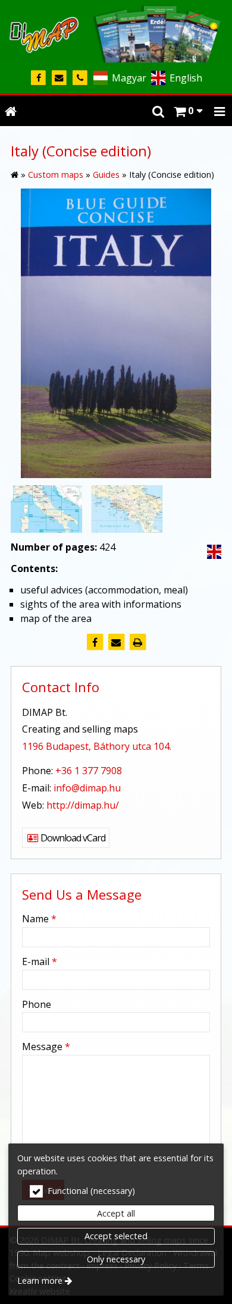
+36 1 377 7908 (88, 770)
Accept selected (116, 1236)
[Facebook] (38, 78)
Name (39, 918)
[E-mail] (59, 78)
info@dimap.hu (87, 787)
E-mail (39, 961)
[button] (219, 110)
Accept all (116, 1213)
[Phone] (80, 78)
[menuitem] (10, 110)
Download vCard (72, 837)
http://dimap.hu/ (82, 805)
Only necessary (116, 1259)
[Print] (137, 642)
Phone (36, 1004)
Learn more (39, 1280)
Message (46, 1046)
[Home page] (116, 31)
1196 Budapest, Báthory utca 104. (96, 746)
